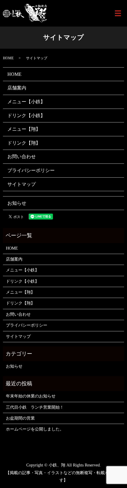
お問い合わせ (21, 156)
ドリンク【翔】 (23, 142)
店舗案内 (16, 87)
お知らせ (16, 203)
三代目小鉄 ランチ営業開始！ (35, 407)
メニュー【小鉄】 (26, 101)
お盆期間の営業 (20, 418)
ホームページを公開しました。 (35, 429)
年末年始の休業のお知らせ (31, 396)
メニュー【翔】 (23, 129)
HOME (8, 58)
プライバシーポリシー (31, 170)
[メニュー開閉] (118, 13)
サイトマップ (21, 184)
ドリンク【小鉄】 (26, 115)
